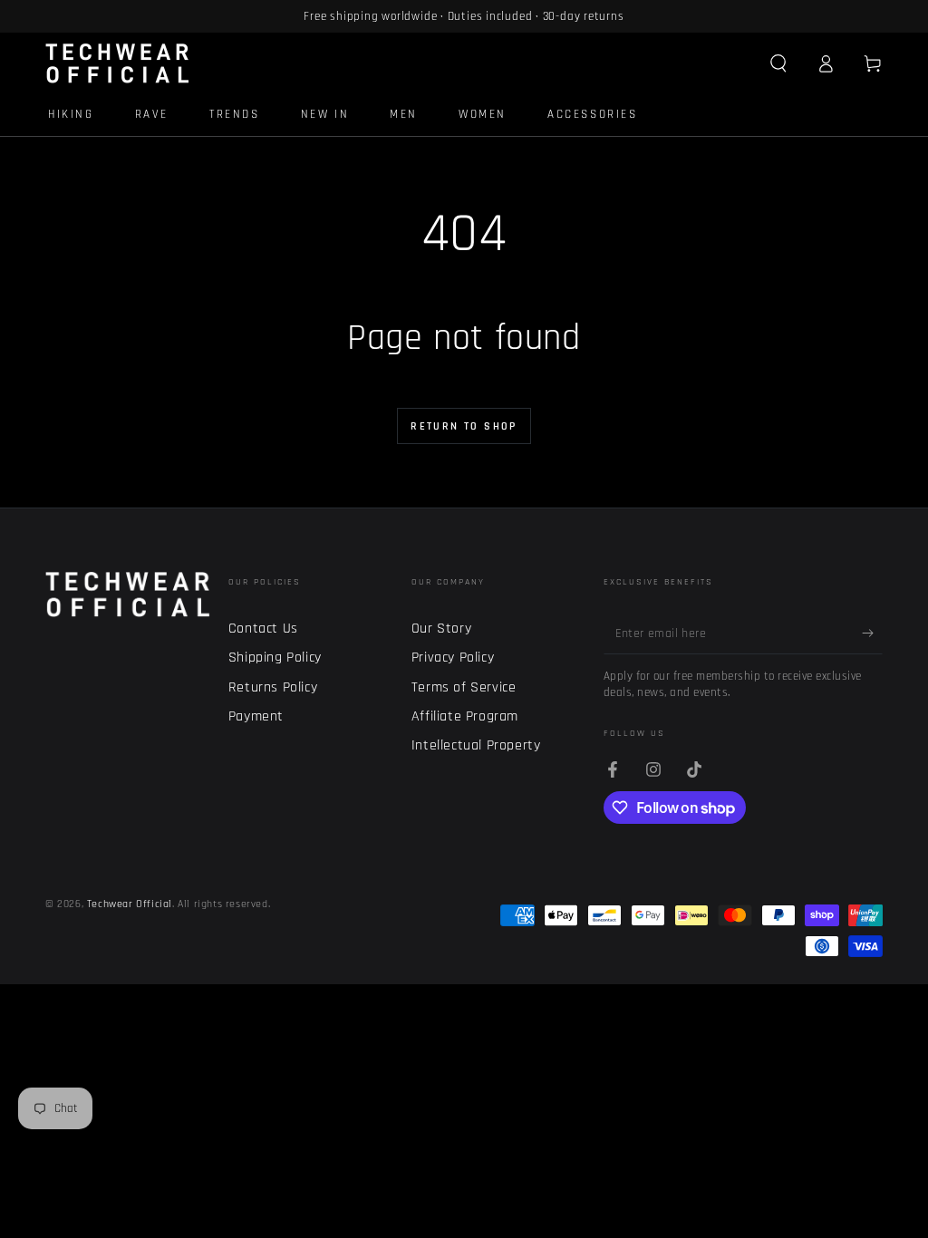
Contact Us (263, 628)
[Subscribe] (872, 633)
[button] (778, 63)
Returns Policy (272, 687)
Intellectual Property (476, 745)
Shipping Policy (275, 657)
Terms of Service (464, 687)
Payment (256, 716)
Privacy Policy (452, 657)
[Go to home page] (117, 63)
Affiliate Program (464, 716)
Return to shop (464, 426)
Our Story (441, 628)
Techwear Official (129, 904)
